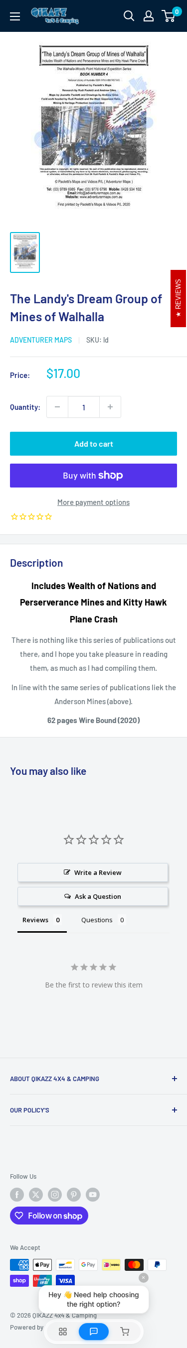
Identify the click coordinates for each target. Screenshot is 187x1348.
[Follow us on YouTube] (93, 1195)
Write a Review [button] (98, 872)
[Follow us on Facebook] (17, 1195)
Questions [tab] (97, 919)
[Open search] (129, 15)
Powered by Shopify (38, 1327)
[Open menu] (15, 16)
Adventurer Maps (41, 340)
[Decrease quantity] (57, 406)
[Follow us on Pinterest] (74, 1195)
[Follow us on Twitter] (36, 1195)
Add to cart (93, 443)
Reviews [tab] (35, 919)
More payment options (93, 501)
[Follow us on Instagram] (55, 1195)
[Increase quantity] (110, 406)
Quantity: (25, 406)
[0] (169, 16)
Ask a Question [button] (98, 896)
